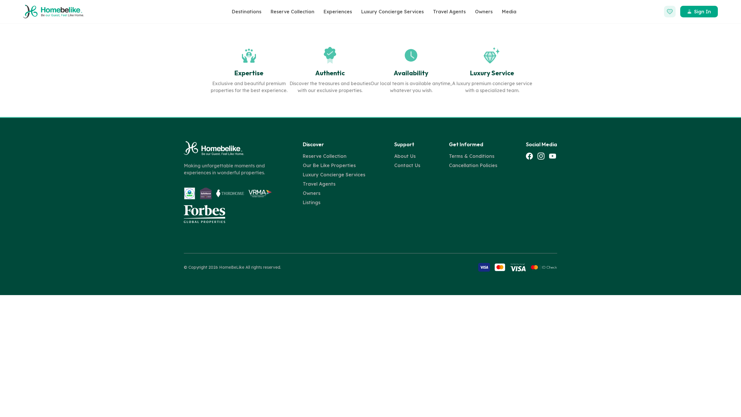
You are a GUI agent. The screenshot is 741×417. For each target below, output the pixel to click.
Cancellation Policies (473, 165)
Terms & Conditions (471, 156)
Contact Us (407, 165)
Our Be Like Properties (329, 165)
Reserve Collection (292, 11)
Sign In (702, 11)
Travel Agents (449, 11)
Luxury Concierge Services (392, 11)
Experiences (338, 11)
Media (509, 11)
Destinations (246, 11)
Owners (484, 11)
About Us (405, 156)
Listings (311, 202)
